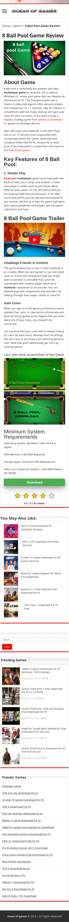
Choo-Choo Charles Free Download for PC (27, 854)
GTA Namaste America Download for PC (26, 834)
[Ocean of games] (34, 11)
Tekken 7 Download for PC (18, 882)
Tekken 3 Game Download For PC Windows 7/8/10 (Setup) (41, 670)
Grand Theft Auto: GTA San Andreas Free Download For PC (43, 710)
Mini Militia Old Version (16, 861)
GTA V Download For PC (16, 806)
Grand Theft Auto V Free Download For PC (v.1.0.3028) (42, 690)
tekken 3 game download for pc (21, 820)
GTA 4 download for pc (16, 868)
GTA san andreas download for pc (22, 813)
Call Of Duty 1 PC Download (19, 896)
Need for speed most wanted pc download (28, 827)
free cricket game (18, 150)
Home (6, 26)
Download (34, 482)
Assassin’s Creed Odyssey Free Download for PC (39, 591)
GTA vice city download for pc (20, 793)
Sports (17, 26)
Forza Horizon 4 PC (13, 875)
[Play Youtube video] (34, 240)
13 (47, 678)
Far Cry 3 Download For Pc (18, 889)
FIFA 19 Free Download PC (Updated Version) (36, 527)
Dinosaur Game (11, 786)
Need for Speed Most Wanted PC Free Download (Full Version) (44, 730)
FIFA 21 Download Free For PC (20, 841)
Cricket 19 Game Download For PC (23, 799)
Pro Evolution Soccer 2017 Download (25, 848)
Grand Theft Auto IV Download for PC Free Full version (43, 750)
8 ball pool (10, 178)
